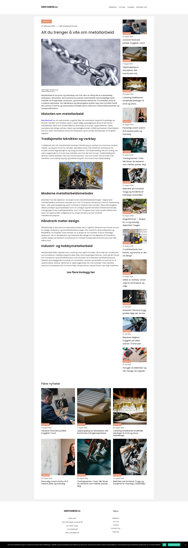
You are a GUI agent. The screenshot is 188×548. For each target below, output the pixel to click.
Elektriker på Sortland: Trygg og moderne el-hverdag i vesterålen (133, 191)
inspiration (46, 21)
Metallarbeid (46, 120)
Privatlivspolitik (174, 545)
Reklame (113, 7)
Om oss (122, 7)
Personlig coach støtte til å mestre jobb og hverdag (134, 131)
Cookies (130, 7)
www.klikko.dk (74, 533)
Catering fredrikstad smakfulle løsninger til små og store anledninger (133, 100)
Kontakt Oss (141, 7)
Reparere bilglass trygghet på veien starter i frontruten (132, 340)
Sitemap (116, 532)
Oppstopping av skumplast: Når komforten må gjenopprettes (131, 70)
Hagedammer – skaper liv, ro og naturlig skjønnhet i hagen (134, 222)
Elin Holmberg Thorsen (68, 26)
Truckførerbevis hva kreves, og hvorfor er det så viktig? (135, 252)
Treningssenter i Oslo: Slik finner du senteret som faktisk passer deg (134, 161)
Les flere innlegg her (81, 272)
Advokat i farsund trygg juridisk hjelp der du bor (134, 312)
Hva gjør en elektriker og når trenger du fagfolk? (134, 369)
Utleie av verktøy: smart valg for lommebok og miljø (134, 282)
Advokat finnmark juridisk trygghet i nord (134, 41)
